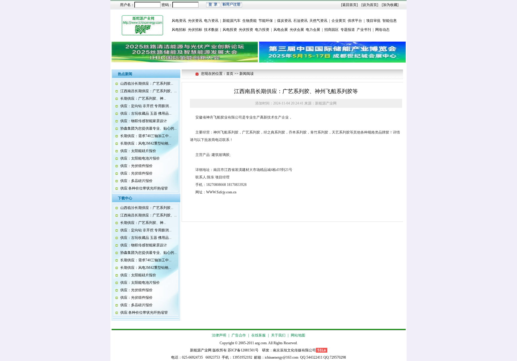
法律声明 (219, 335)
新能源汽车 (232, 21)
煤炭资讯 (284, 21)
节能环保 (265, 21)
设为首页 (370, 5)
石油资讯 (300, 21)
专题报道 (347, 30)
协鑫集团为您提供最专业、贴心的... (148, 128)
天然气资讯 (318, 21)
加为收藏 (390, 5)
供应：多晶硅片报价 (136, 181)
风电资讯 (179, 21)
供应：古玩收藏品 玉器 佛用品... (145, 113)
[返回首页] (349, 5)
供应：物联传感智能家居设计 (143, 121)
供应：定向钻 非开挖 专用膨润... (145, 106)
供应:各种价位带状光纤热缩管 (144, 188)
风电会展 (280, 30)
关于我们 (278, 335)
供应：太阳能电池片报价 (140, 158)
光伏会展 (297, 30)
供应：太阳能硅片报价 (138, 151)
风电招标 (179, 30)
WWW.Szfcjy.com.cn (221, 192)
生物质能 (249, 21)
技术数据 (211, 30)
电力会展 (313, 30)
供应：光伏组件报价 (136, 166)
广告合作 (239, 335)
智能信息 (389, 21)
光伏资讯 (195, 21)
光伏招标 (195, 30)
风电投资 (230, 30)
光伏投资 (246, 30)
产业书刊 (364, 30)
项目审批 (373, 21)
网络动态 (382, 30)
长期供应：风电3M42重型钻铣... (145, 143)
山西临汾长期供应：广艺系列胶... (146, 83)
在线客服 (258, 335)
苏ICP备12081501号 (243, 350)
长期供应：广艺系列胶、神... (143, 98)
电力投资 (262, 30)
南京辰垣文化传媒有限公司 (294, 350)
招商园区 (331, 30)
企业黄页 (339, 21)
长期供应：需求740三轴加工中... (145, 136)
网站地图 (298, 335)
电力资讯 (211, 21)
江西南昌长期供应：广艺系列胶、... (148, 91)
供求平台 (355, 21)
